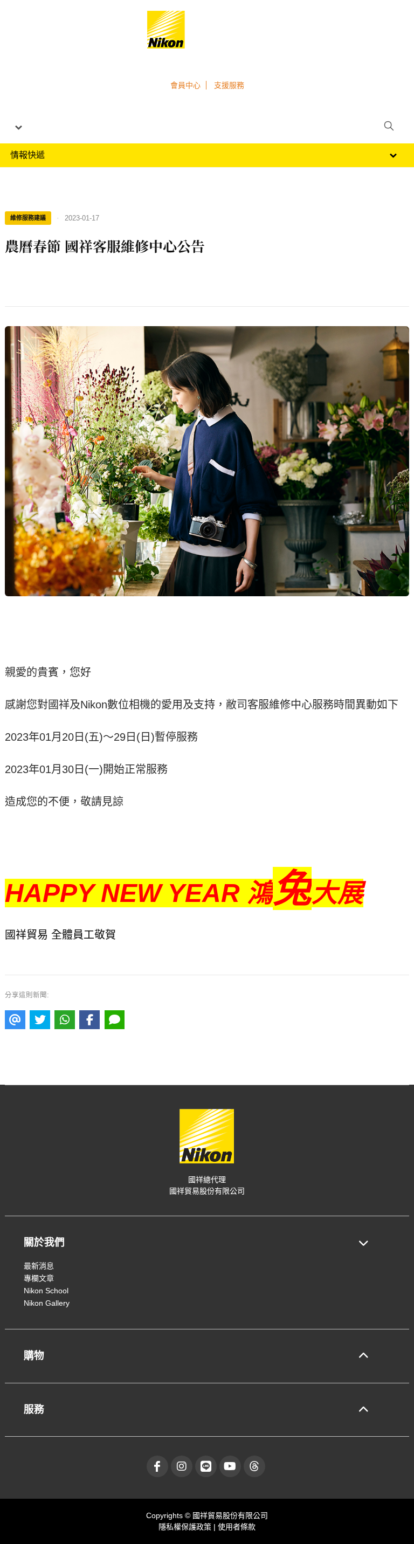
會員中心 (185, 85)
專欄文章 (39, 1278)
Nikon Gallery (47, 1303)
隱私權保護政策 (185, 1526)
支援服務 (229, 85)
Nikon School (46, 1290)
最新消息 (39, 1266)
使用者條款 (237, 1526)
